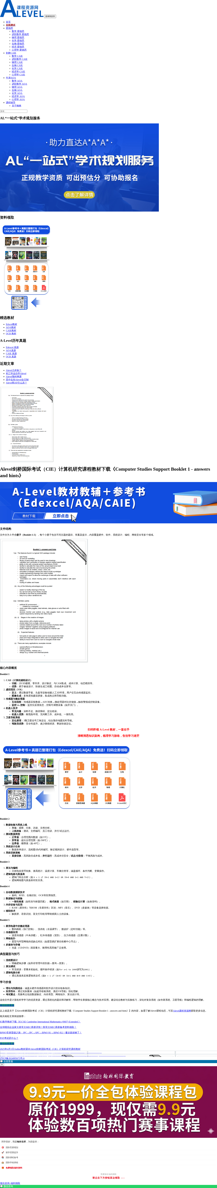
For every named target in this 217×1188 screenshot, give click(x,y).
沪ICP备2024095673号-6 (12, 1058)
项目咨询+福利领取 (10, 1183)
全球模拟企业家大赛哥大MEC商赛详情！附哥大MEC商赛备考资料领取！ (38, 1027)
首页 (8, 22)
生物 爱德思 (18, 43)
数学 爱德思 (18, 31)
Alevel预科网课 (14, 376)
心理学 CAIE (18, 74)
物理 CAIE (17, 62)
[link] (108, 1186)
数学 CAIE (17, 56)
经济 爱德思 (18, 46)
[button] (108, 1061)
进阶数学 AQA (19, 84)
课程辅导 (10, 102)
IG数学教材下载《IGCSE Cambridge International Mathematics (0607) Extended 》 (40, 1021)
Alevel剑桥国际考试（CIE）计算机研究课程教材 (55, 1049)
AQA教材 (11, 327)
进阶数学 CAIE (19, 59)
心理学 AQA (18, 99)
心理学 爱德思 (19, 50)
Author (17, 1049)
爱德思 (9, 28)
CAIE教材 (11, 330)
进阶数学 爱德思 (20, 34)
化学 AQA (17, 93)
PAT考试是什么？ (9, 1038)
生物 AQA (17, 90)
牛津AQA (11, 77)
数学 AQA (17, 81)
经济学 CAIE (18, 71)
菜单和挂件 (50, 16)
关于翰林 (16, 105)
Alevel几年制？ (14, 370)
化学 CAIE (17, 68)
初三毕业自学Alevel (16, 373)
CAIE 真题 (11, 353)
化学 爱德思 (18, 40)
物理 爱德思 (18, 37)
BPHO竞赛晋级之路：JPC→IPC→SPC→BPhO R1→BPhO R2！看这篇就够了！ (41, 1032)
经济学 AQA (18, 96)
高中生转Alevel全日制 (17, 379)
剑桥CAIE (11, 53)
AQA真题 (11, 350)
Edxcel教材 (11, 324)
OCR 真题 (11, 356)
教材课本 (25, 1049)
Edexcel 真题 (12, 347)
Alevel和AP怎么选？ (16, 382)
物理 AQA (17, 87)
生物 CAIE (17, 65)
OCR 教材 (11, 333)
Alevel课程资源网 (182, 1011)
